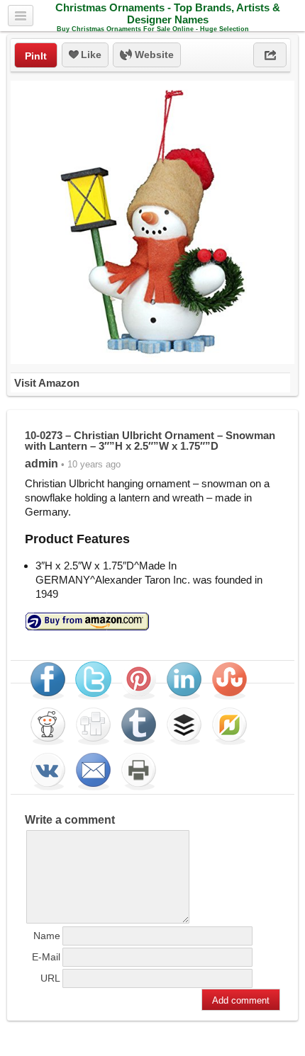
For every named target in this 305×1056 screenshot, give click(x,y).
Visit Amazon (46, 383)
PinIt (36, 56)
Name (46, 935)
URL (50, 978)
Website (153, 54)
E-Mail (46, 957)
